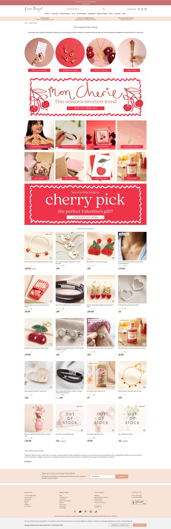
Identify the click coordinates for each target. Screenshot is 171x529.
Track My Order (131, 9)
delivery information (65, 501)
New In (47, 14)
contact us (62, 499)
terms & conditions (100, 502)
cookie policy (98, 501)
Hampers (118, 14)
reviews (26, 501)
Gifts (73, 14)
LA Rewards (62, 506)
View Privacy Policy (57, 525)
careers (26, 504)
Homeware (91, 14)
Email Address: (95, 476)
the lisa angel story (30, 495)
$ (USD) (97, 506)
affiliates (96, 495)
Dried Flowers (102, 14)
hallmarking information (101, 497)
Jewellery (55, 14)
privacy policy (98, 499)
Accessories (81, 14)
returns (61, 502)
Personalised (65, 14)
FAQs (60, 495)
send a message (137, 495)
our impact (27, 506)
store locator (28, 497)
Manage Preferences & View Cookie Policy (37, 525)
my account (62, 504)
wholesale (62, 508)
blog (25, 502)
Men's (111, 14)
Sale (123, 14)
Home (26, 23)
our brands (27, 499)
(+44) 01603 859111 (137, 497)
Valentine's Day (33, 23)
